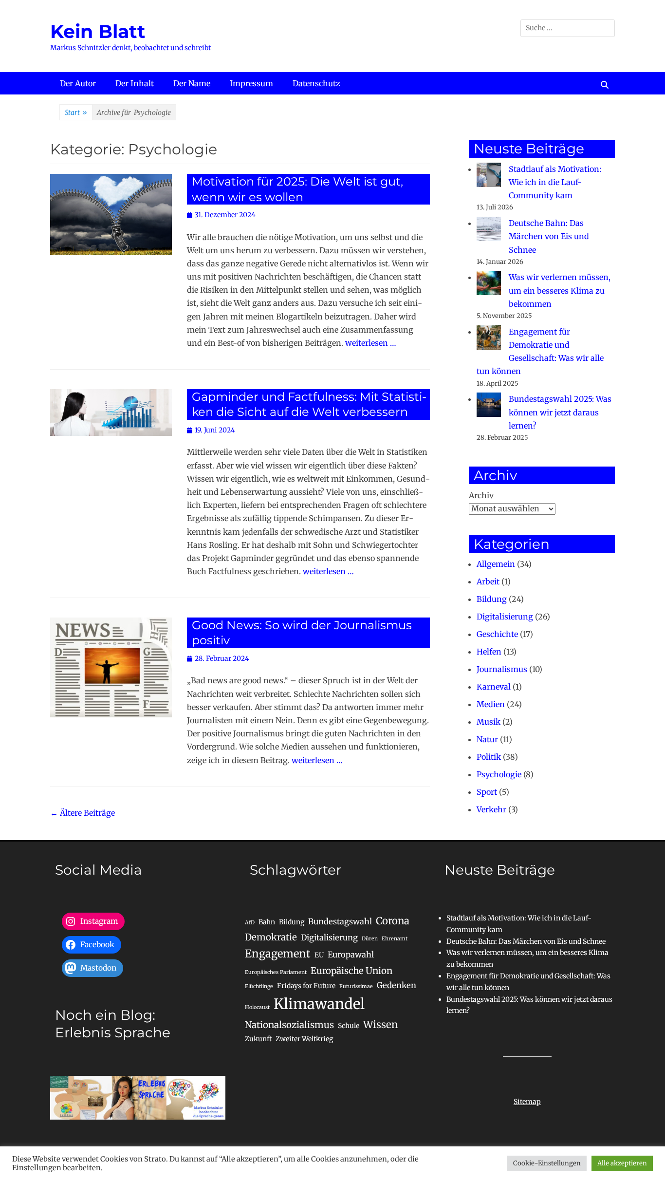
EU (319, 955)
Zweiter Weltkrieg (304, 1038)
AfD (250, 922)
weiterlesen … (370, 343)
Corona (392, 921)
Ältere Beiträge (82, 813)
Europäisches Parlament (276, 972)
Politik (489, 757)
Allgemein (496, 564)
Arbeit (488, 581)
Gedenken (396, 985)
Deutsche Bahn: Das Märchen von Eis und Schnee (549, 236)
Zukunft (258, 1038)
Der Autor (78, 83)
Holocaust (257, 1007)
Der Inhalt (134, 83)
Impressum (251, 83)
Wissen (380, 1024)
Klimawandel (319, 1004)
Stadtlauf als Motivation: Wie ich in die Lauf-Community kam (555, 182)
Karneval (494, 687)
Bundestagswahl (340, 921)
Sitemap (527, 1101)
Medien (491, 704)
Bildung (492, 599)
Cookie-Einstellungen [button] (547, 1163)
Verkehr (491, 809)
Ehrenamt (394, 939)
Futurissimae (356, 986)
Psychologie (499, 774)
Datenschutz (316, 83)
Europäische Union (351, 970)
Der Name (191, 83)
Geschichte (497, 634)
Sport (487, 792)
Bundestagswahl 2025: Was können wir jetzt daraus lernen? (560, 412)
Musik (488, 722)
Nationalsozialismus (289, 1024)
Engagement (278, 953)
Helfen (489, 651)
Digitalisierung (505, 616)
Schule (348, 1025)
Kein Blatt (98, 31)
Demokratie (271, 937)
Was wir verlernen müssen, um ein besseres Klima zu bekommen (559, 290)
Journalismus (502, 669)
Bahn (267, 922)
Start (76, 112)
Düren (370, 939)
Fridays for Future (306, 985)
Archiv (481, 495)
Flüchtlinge (259, 986)
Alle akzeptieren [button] (622, 1163)
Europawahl (351, 954)
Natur (487, 739)
